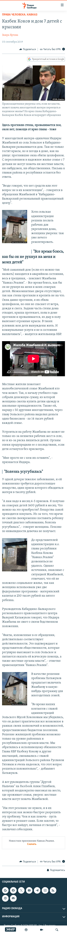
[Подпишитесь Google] (5, 890)
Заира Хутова (10, 35)
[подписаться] (13, 898)
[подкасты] (26, 929)
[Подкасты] (5, 898)
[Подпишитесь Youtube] (29, 890)
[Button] (27, 49)
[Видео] (41, 929)
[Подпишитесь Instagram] (45, 890)
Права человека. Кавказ (19, 14)
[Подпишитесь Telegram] (37, 890)
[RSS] (53, 890)
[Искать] (57, 929)
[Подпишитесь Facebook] (13, 890)
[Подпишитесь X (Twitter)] (21, 890)
